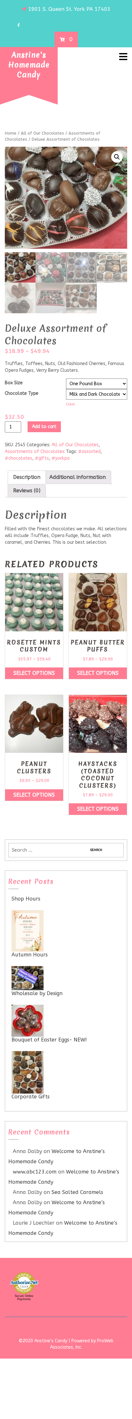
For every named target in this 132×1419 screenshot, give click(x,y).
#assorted (89, 451)
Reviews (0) (26, 490)
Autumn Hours (30, 955)
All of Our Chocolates (42, 133)
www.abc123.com (34, 1172)
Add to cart (44, 426)
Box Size (14, 383)
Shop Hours (26, 899)
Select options (34, 673)
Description (26, 477)
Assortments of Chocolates (35, 451)
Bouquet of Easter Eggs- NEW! (49, 1040)
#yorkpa (61, 458)
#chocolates (18, 458)
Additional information (77, 477)
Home (10, 133)
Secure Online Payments (24, 1297)
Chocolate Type (21, 393)
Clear (70, 404)
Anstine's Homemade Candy (29, 65)
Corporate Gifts (31, 1097)
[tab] (27, 477)
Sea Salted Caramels (77, 1192)
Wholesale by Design (37, 993)
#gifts (42, 458)
